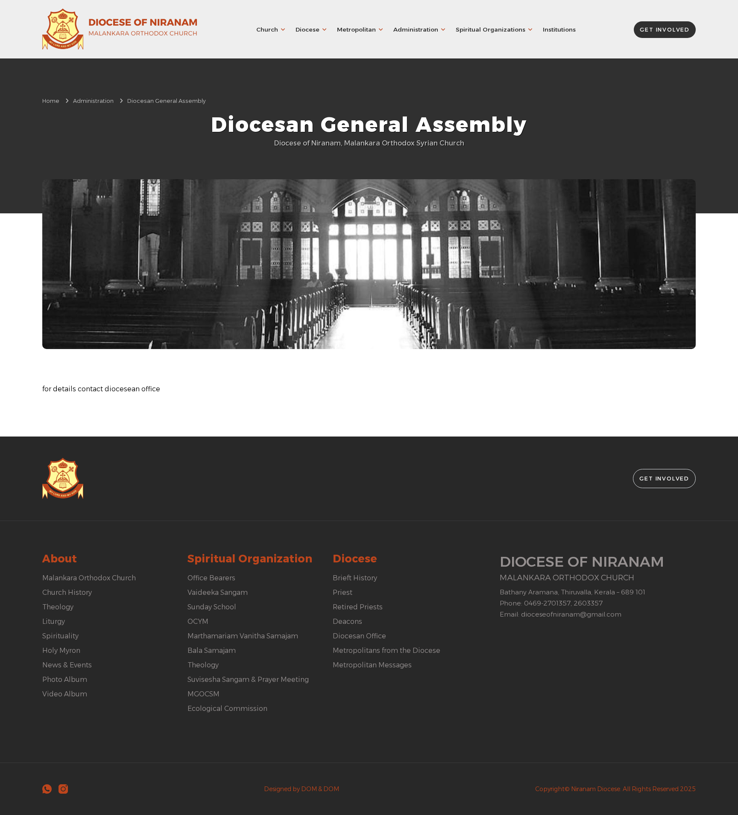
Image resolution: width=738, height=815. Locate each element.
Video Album (64, 694)
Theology (57, 607)
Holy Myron (61, 650)
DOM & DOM (320, 789)
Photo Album (64, 679)
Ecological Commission (227, 708)
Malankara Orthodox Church (89, 578)
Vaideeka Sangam (217, 592)
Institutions (559, 29)
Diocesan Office (359, 636)
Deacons (347, 621)
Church (267, 29)
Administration (415, 29)
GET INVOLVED (665, 29)
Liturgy (53, 621)
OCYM (197, 621)
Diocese (307, 29)
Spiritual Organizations (490, 29)
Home (50, 101)
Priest (342, 592)
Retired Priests (358, 607)
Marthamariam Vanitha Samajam (242, 636)
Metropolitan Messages (372, 665)
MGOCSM (203, 694)
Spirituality (60, 636)
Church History (67, 592)
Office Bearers (211, 578)
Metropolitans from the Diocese (386, 650)
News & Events (67, 665)
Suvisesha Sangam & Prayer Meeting (248, 679)
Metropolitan (356, 29)
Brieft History (355, 578)
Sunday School (211, 607)
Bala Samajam (211, 650)
